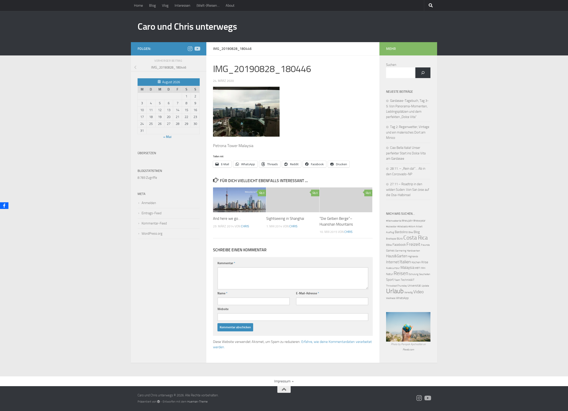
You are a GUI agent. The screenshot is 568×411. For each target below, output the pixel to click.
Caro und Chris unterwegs (187, 26)
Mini (423, 268)
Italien (405, 261)
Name (222, 293)
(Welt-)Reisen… (208, 5)
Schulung (413, 274)
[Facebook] (4, 205)
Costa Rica (415, 237)
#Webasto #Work (406, 226)
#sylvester (391, 226)
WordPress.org (152, 234)
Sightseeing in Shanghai (285, 218)
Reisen (401, 273)
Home (138, 5)
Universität (414, 285)
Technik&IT (407, 279)
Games (390, 250)
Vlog (165, 5)
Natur (389, 274)
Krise (424, 262)
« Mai (167, 137)
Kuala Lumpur (393, 268)
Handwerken (413, 250)
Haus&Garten (396, 256)
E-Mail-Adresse (307, 293)
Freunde (425, 245)
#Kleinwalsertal (393, 220)
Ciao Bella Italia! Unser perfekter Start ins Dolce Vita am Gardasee (406, 153)
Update (425, 285)
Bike (410, 232)
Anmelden (149, 203)
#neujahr (407, 220)
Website (223, 309)
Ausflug (390, 232)
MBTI (417, 268)
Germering (400, 250)
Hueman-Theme (197, 401)
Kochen (416, 262)
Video (418, 291)
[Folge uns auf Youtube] (197, 48)
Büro (400, 238)
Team (397, 280)
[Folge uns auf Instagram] (190, 48)
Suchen (391, 65)
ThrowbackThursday (396, 285)
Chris (245, 226)
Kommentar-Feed (154, 223)
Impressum (282, 381)
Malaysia (407, 267)
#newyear (419, 220)
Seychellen (424, 274)
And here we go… (227, 218)
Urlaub (395, 291)
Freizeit (413, 244)
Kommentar (226, 263)
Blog (152, 5)
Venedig (408, 292)
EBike (389, 245)
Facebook (399, 245)
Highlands (413, 256)
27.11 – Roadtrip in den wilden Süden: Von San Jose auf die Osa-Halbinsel (407, 189)
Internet (392, 262)
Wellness (390, 298)
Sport (390, 280)
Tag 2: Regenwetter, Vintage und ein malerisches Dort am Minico (407, 132)
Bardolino (401, 232)
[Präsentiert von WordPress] (158, 401)
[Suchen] (422, 72)
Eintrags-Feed (152, 213)
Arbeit (419, 226)
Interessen (182, 5)
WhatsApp (402, 298)
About (230, 5)
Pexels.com (408, 349)
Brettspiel (391, 238)
